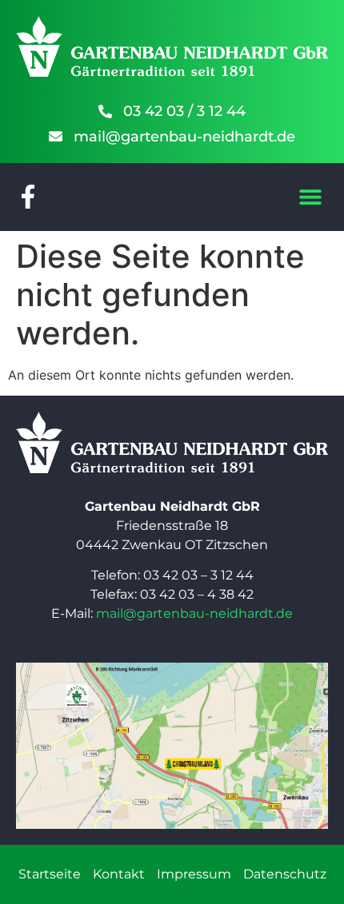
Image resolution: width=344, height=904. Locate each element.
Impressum (194, 874)
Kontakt (119, 874)
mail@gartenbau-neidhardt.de (194, 613)
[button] (310, 197)
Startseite (49, 874)
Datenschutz (284, 874)
